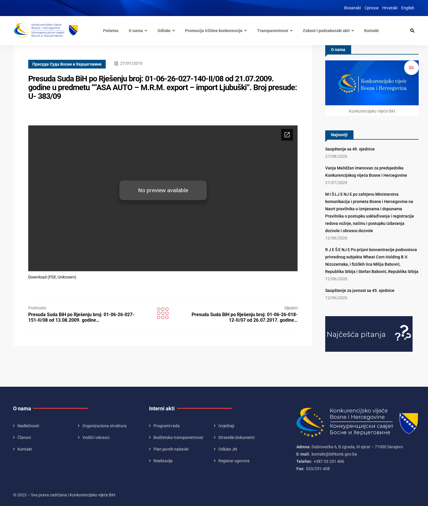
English (407, 8)
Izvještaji (226, 425)
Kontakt (371, 30)
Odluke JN (227, 449)
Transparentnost (272, 30)
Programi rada (166, 425)
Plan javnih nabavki (170, 449)
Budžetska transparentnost (178, 437)
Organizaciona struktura (104, 425)
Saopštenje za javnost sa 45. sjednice (360, 290)
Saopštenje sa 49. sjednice (350, 149)
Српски (372, 8)
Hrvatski (389, 8)
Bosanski (352, 8)
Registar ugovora (234, 460)
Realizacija (163, 460)
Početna (111, 30)
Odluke (164, 30)
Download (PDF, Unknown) (52, 277)
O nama (136, 30)
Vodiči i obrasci (95, 437)
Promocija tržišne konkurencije (214, 30)
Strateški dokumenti (236, 437)
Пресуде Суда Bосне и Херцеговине (67, 64)
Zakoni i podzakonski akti (326, 30)
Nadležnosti (28, 425)
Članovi (24, 437)
